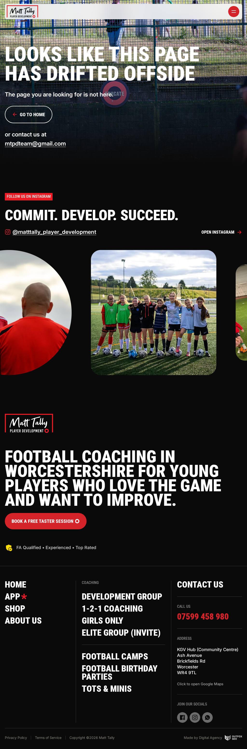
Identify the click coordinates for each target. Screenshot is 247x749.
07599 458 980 (203, 617)
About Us (23, 621)
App (12, 597)
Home (9, 36)
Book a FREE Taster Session (42, 521)
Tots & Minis (107, 689)
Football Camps (115, 657)
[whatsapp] (207, 717)
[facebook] (182, 717)
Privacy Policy (16, 738)
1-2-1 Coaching (112, 609)
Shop (15, 609)
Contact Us (200, 585)
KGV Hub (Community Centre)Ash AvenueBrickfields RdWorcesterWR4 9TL (207, 661)
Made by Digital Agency (203, 738)
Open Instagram (217, 232)
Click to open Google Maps (200, 684)
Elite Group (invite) (121, 633)
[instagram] (195, 717)
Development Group (122, 597)
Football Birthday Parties (120, 673)
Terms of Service (48, 738)
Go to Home (32, 114)
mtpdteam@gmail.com (35, 143)
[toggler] (233, 11)
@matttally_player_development (54, 232)
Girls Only (102, 621)
